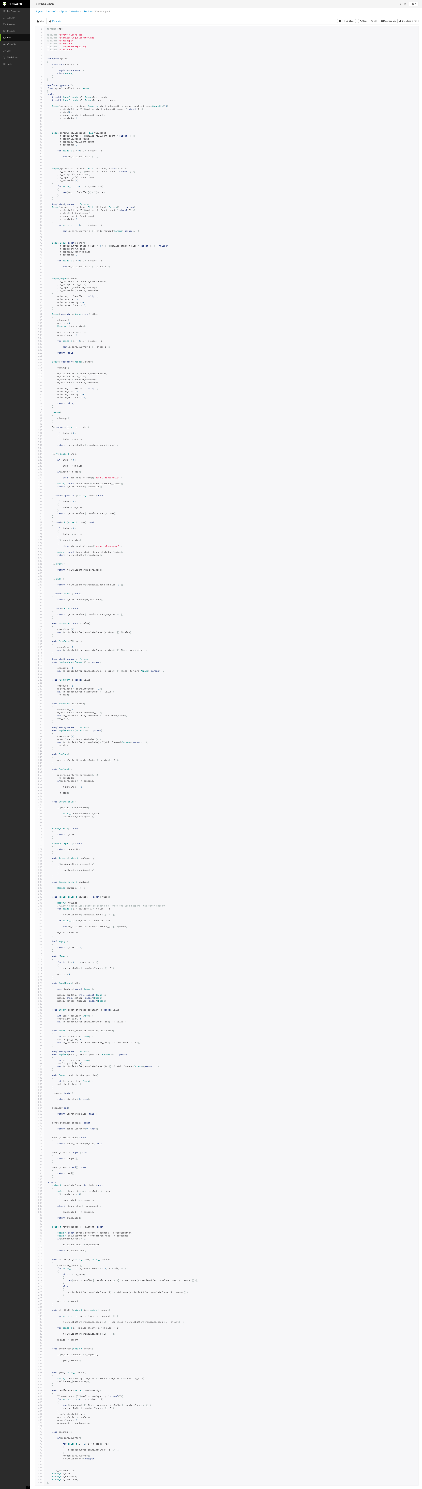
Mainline (75, 11)
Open (364, 21)
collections (87, 11)
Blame (351, 21)
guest (41, 11)
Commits (56, 21)
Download (409, 21)
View (42, 21)
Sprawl (64, 11)
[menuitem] (15, 11)
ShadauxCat (52, 11)
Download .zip (389, 21)
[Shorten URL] (340, 21)
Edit (375, 21)
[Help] (405, 4)
